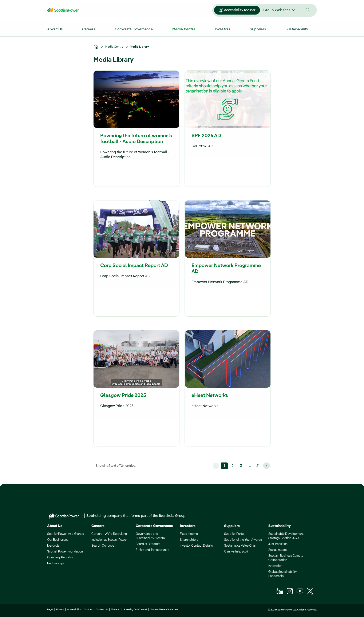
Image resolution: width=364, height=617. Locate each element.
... (250, 466)
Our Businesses (57, 539)
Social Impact (277, 549)
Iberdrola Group (172, 516)
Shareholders (189, 539)
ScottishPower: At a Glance (65, 533)
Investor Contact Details (196, 545)
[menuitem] (59, 29)
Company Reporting (60, 557)
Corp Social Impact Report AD (134, 265)
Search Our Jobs (102, 545)
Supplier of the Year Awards (243, 539)
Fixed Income (189, 533)
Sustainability (279, 526)
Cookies (88, 609)
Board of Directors (148, 544)
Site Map (115, 609)
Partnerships (55, 563)
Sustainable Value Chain (240, 545)
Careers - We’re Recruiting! (109, 533)
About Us (54, 526)
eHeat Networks (209, 395)
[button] (308, 10)
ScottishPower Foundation (65, 551)
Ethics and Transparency (152, 549)
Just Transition (278, 544)
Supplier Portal (234, 533)
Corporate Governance (154, 526)
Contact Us (102, 609)
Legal (50, 609)
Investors (187, 526)
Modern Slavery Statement (164, 609)
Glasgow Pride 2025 (123, 395)
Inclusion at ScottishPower (109, 539)
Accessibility (74, 609)
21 (258, 466)
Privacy (60, 609)
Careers (97, 526)
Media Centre (114, 46)
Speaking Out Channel (135, 609)
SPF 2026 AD (206, 135)
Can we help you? (236, 551)
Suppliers (232, 526)
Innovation (275, 565)
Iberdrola (53, 545)
